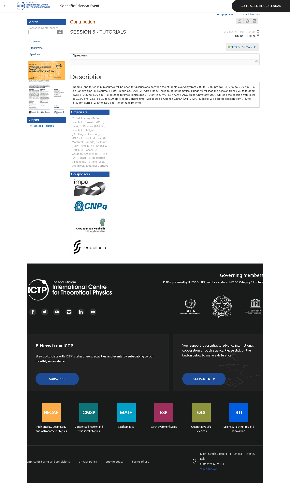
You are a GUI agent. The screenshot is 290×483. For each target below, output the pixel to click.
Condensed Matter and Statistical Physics (89, 429)
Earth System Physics (164, 426)
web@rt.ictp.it (208, 468)
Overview (34, 41)
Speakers (34, 54)
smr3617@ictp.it (44, 125)
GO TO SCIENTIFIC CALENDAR (261, 6)
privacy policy (88, 461)
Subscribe (57, 379)
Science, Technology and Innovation (239, 429)
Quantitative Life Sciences (201, 429)
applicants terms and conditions (48, 461)
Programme (36, 47)
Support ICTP (204, 379)
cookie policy (114, 461)
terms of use (140, 461)
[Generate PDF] (239, 21)
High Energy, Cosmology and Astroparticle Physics (51, 429)
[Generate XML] (247, 21)
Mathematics (126, 426)
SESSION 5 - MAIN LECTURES (248, 47)
